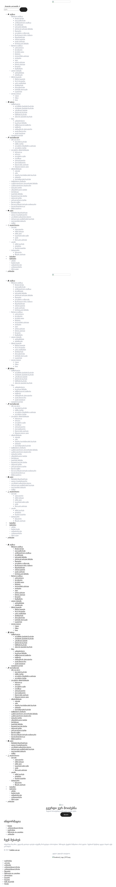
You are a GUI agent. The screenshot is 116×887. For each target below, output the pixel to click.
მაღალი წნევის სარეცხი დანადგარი (23, 471)
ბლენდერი (18, 316)
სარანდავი (15, 458)
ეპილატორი (19, 496)
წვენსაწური (19, 335)
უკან (55, 814)
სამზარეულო (15, 370)
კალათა (7, 863)
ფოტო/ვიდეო (16, 360)
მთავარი (66, 814)
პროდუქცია (8, 875)
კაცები (13, 508)
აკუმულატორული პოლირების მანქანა (24, 450)
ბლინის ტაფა (19, 318)
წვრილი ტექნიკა (17, 312)
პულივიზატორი (20, 429)
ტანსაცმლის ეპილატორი (23, 395)
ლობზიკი (18, 425)
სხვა (12, 385)
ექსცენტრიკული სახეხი (19, 456)
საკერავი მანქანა (21, 389)
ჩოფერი (18, 333)
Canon (17, 362)
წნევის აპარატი (20, 521)
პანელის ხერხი (16, 464)
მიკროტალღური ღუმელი (23, 302)
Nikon (16, 364)
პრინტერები (19, 352)
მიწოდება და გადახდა (15, 832)
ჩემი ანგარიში (9, 882)
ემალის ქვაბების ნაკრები (23, 383)
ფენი (16, 504)
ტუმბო (13, 489)
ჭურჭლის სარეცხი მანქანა (24, 295)
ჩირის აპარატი (20, 331)
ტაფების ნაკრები (17, 402)
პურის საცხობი (20, 306)
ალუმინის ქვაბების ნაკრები (24, 373)
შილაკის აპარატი (21, 506)
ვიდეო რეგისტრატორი (19, 481)
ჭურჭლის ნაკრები (21, 379)
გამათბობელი (20, 387)
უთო (16, 327)
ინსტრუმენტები (16, 435)
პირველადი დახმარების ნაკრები (22, 485)
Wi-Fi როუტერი (20, 347)
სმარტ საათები (16, 343)
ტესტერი (18, 444)
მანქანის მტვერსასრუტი (19, 479)
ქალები (13, 494)
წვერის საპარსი (20, 514)
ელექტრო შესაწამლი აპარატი (25, 412)
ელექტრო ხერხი (20, 414)
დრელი (17, 421)
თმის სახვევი (19, 498)
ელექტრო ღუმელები (22, 299)
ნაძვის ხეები (15, 529)
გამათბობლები (16, 531)
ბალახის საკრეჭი (21, 408)
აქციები (17, 437)
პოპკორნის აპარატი (22, 322)
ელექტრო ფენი (20, 423)
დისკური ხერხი (16, 454)
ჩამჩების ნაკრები (21, 381)
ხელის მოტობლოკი (18, 473)
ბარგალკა (18, 418)
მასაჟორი (18, 519)
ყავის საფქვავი (20, 400)
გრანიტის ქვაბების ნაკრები (24, 375)
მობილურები (19, 285)
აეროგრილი (19, 314)
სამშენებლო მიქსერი (18, 448)
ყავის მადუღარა (20, 398)
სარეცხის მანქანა (21, 293)
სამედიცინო (15, 517)
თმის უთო (18, 500)
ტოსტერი (18, 324)
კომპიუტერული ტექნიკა (23, 289)
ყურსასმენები (19, 339)
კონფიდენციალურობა (15, 828)
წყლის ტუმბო (15, 469)
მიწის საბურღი (16, 475)
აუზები (13, 527)
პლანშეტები (19, 291)
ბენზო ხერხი (19, 410)
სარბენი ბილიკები (21, 356)
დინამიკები (19, 341)
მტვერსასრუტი (20, 304)
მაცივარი (18, 297)
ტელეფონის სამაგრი (18, 487)
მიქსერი (17, 320)
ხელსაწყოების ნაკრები (23, 446)
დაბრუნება (11, 830)
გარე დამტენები (20, 350)
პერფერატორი (20, 427)
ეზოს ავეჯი (15, 535)
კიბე (16, 439)
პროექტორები (20, 354)
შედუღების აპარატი (21, 431)
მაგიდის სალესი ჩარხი (19, 462)
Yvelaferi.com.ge (14, 850)
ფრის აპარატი (20, 329)
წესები (10, 826)
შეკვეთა (7, 877)
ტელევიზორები (20, 287)
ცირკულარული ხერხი (18, 466)
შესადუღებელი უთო (22, 433)
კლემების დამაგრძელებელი (21, 483)
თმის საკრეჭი (19, 510)
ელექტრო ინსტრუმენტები (20, 416)
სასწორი (18, 393)
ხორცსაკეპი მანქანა (22, 310)
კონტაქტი (11, 537)
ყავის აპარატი (20, 308)
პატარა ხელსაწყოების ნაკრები (25, 441)
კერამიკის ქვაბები (21, 377)
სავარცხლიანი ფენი (22, 502)
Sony (16, 366)
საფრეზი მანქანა (17, 460)
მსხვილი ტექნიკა (17, 283)
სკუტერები (18, 358)
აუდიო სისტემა (16, 337)
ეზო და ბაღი (15, 406)
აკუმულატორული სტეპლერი (21, 452)
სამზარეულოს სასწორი (23, 391)
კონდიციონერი (16, 533)
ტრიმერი (18, 512)
